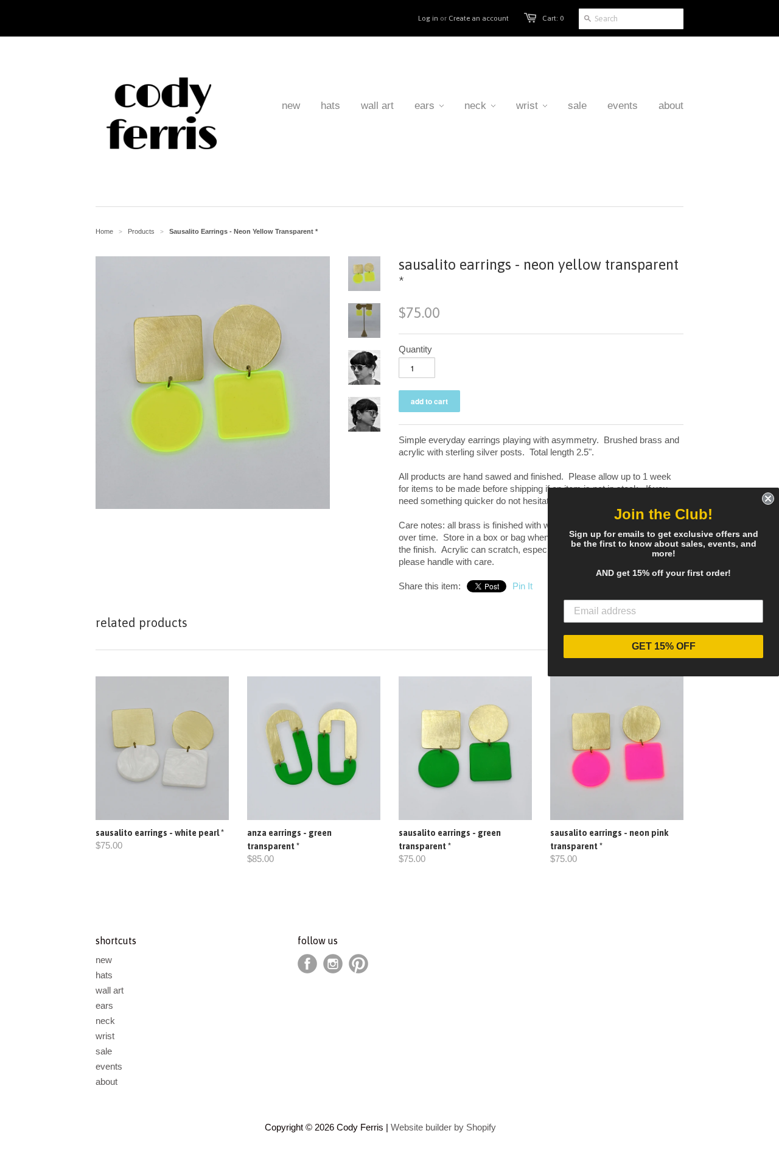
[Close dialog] (768, 499)
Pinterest (358, 963)
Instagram (333, 963)
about (106, 1081)
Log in (428, 18)
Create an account (479, 18)
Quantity (415, 349)
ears (104, 1005)
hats (104, 975)
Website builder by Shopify (443, 1127)
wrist (105, 1036)
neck (105, 1020)
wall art (110, 990)
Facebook (307, 963)
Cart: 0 (553, 18)
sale (104, 1051)
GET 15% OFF (664, 646)
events (109, 1066)
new (104, 960)
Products (141, 231)
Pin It (522, 586)
